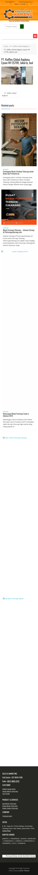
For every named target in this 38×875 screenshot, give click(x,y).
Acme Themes (24, 871)
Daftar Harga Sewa (8, 789)
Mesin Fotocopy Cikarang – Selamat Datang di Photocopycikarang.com (18, 231)
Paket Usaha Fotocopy (10, 808)
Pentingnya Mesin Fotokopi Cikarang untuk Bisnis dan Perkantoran (18, 172)
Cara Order (6, 794)
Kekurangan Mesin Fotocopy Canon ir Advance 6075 (16, 414)
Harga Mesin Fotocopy (10, 791)
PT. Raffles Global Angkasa (9, 94)
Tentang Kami (7, 816)
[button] (35, 36)
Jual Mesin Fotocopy (9, 804)
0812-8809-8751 (13, 781)
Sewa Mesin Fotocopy (10, 806)
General (5, 169)
